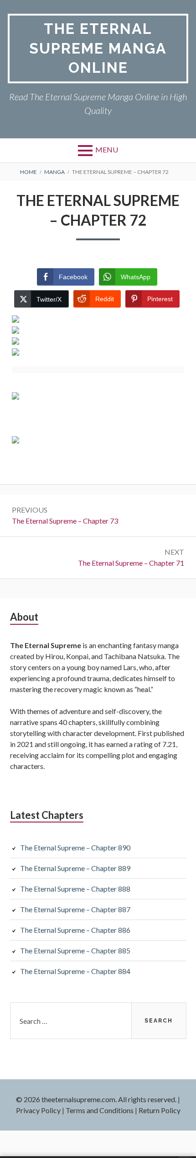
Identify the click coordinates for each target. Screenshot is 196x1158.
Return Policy (160, 1110)
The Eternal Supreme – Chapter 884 (75, 971)
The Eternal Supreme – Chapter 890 (75, 847)
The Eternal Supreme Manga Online (98, 48)
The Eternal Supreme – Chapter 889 (75, 868)
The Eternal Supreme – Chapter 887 (75, 909)
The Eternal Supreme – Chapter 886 (75, 929)
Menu (106, 149)
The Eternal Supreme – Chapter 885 (75, 950)
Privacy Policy (38, 1110)
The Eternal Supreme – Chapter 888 (75, 888)
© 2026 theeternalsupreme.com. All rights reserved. (96, 1099)
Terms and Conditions (100, 1110)
